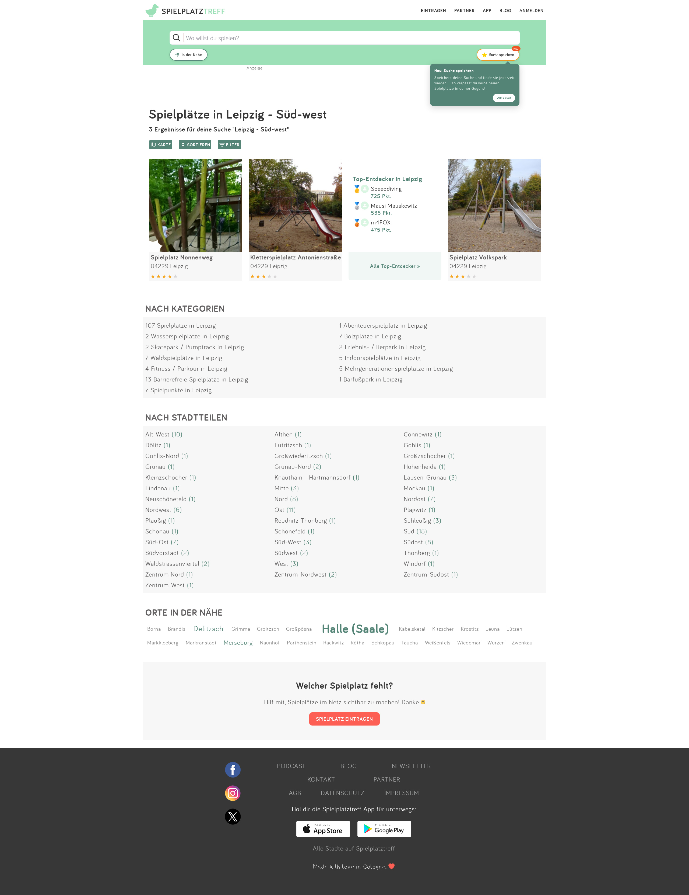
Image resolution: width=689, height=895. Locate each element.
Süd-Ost (157, 542)
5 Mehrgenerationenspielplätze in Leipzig (396, 368)
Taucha (409, 642)
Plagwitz (415, 509)
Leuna (493, 628)
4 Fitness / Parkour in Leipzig (186, 368)
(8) (294, 499)
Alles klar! (504, 98)
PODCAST (291, 766)
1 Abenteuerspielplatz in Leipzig (383, 325)
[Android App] (384, 835)
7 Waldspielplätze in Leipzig (183, 357)
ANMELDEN (531, 11)
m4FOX (381, 223)
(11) (291, 509)
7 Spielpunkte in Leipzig (178, 390)
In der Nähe (192, 54)
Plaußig (155, 520)
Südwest (286, 553)
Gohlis (412, 445)
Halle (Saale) (355, 628)
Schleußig (417, 520)
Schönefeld (290, 531)
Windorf (415, 563)
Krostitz (470, 628)
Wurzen (496, 642)
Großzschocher (425, 456)
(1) (298, 434)
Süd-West (288, 542)
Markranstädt (201, 642)
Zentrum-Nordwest (301, 574)
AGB (295, 793)
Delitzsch (208, 628)
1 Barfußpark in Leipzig (371, 379)
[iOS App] (323, 835)
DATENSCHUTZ (342, 793)
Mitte (282, 488)
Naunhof (270, 642)
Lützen (514, 628)
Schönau (157, 531)
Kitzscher (443, 628)
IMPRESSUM (401, 793)
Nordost (415, 499)
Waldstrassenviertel (172, 563)
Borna (154, 628)
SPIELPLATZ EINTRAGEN (344, 718)
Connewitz (418, 434)
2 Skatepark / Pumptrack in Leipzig (194, 347)
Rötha (357, 642)
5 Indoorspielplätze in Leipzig (380, 357)
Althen (284, 434)
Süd (409, 531)
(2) (317, 466)
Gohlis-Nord (162, 456)
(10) (177, 434)
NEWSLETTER (411, 766)
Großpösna (299, 628)
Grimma (240, 628)
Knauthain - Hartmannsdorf (313, 477)
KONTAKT (321, 779)
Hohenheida (420, 466)
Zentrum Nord (164, 574)
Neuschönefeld (166, 499)
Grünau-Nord (293, 466)
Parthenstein (302, 642)
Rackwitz (333, 642)
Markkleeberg (163, 642)
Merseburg (238, 642)
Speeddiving (386, 189)
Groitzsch (268, 628)
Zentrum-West (165, 585)
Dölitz (153, 445)
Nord (281, 499)
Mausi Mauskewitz (394, 206)
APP (487, 11)
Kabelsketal (412, 628)
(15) (422, 531)
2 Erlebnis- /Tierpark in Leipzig (382, 347)
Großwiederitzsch (299, 456)
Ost (279, 509)
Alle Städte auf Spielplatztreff (354, 848)
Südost (413, 542)
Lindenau (158, 488)
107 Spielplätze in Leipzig (180, 325)
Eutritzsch (288, 445)
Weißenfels (438, 642)
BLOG (505, 11)
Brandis (176, 628)
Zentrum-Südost (426, 574)
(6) (178, 509)
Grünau (155, 466)
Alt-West (157, 434)
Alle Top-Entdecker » (395, 266)
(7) (432, 499)
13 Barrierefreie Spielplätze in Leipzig (196, 379)
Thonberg (417, 553)
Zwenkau (522, 642)
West (281, 563)
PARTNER (464, 11)
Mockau (415, 488)
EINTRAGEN (433, 11)
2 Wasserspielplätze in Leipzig (187, 336)
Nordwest (158, 509)
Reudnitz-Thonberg (301, 520)
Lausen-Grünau (425, 477)
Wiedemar (469, 642)
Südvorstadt (162, 553)
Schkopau (383, 642)
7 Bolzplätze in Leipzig (370, 336)
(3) (453, 477)
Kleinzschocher (166, 477)
